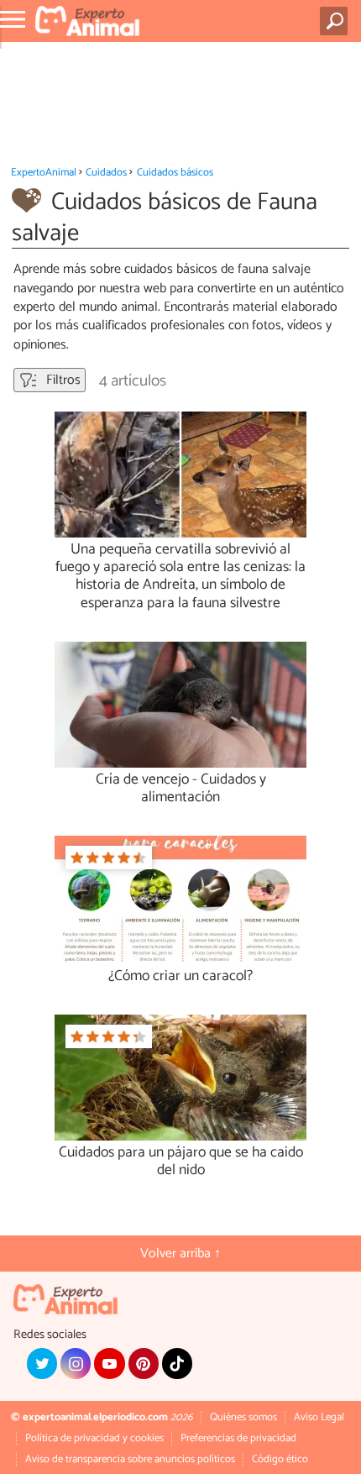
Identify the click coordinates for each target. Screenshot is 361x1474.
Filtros (62, 380)
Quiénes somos (243, 1417)
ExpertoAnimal (43, 172)
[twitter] (42, 1363)
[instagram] (75, 1363)
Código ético (280, 1459)
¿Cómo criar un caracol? (180, 976)
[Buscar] (337, 21)
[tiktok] (177, 1363)
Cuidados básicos (175, 172)
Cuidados (106, 172)
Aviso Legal (319, 1417)
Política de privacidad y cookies (94, 1438)
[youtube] (109, 1363)
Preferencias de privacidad (238, 1438)
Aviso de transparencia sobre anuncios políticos (130, 1459)
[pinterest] (143, 1363)
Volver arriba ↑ (180, 1253)
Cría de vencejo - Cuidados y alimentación (181, 788)
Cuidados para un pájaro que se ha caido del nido (181, 1161)
